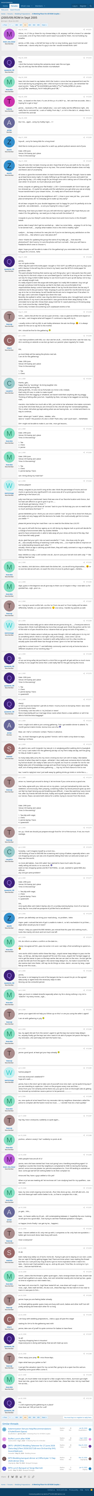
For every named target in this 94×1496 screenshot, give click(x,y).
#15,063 (89, 452)
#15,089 (89, 1155)
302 (25, 25)
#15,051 (89, 30)
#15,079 (89, 937)
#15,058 (89, 257)
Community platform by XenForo (47, 1494)
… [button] (12, 25)
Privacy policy (73, 1490)
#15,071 (89, 699)
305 (38, 25)
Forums (14, 6)
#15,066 (89, 582)
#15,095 (89, 1295)
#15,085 (89, 1068)
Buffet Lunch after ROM (19, 1438)
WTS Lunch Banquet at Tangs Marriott (25, 1468)
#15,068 (89, 621)
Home (5, 6)
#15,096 (89, 1315)
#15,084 (89, 1049)
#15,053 (89, 77)
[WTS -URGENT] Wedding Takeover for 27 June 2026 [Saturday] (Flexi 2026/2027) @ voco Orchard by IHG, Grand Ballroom (32, 1448)
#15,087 (89, 1116)
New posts (4, 10)
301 (21, 25)
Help (81, 1490)
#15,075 (89, 828)
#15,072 (89, 721)
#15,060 (89, 336)
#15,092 (89, 1229)
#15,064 (89, 481)
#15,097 (89, 1334)
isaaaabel (11, 1453)
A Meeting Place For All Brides (35, 1441)
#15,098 (89, 1354)
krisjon (5, 21)
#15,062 (89, 429)
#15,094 (89, 1272)
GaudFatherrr (12, 1434)
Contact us (51, 1490)
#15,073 (89, 744)
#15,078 (89, 914)
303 (29, 25)
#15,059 (89, 312)
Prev (5, 25)
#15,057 (89, 161)
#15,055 (89, 118)
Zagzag (85, 1469)
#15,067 (89, 601)
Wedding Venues (30, 1453)
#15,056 (89, 137)
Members (39, 6)
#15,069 (89, 654)
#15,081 (89, 990)
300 (16, 25)
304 (34, 25)
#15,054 (89, 97)
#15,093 (89, 1248)
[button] (31, 6)
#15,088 (89, 1135)
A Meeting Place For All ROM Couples (38, 1434)
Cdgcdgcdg (11, 1463)
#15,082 (89, 1010)
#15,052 (89, 58)
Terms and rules (62, 1490)
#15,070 (89, 673)
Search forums (15, 10)
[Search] (90, 6)
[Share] (84, 29)
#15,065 (89, 562)
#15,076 (89, 847)
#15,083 (89, 1029)
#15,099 (89, 1375)
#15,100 (89, 1398)
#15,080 (89, 971)
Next (43, 25)
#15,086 (89, 1096)
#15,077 (89, 878)
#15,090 (89, 1188)
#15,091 (89, 1207)
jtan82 (10, 1470)
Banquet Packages (32, 1463)
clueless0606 (12, 1441)
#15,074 (89, 777)
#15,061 (89, 379)
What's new (25, 6)
